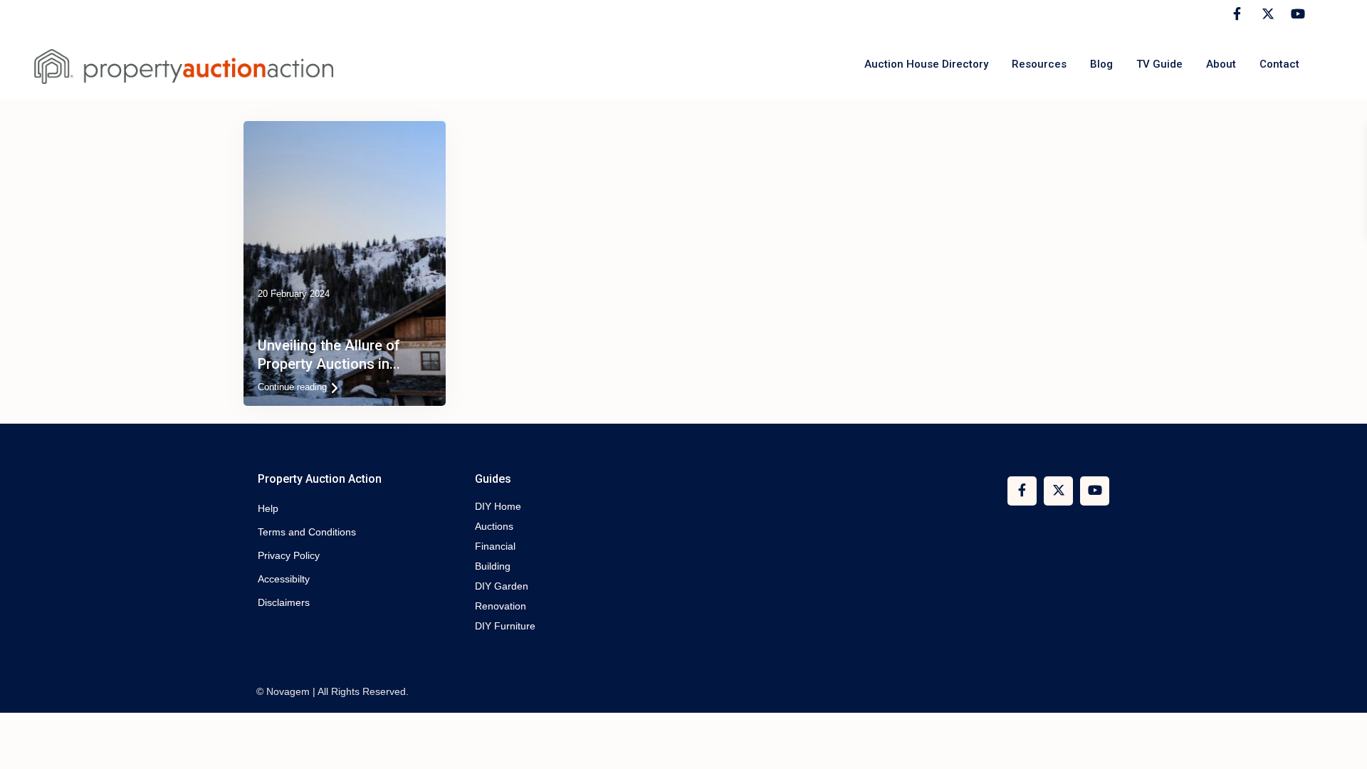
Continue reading (292, 387)
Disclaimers (284, 602)
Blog (1101, 64)
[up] (1342, 744)
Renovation (500, 606)
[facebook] (1237, 14)
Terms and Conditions (307, 532)
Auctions (494, 526)
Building (492, 566)
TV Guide (1159, 64)
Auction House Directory (926, 64)
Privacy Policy (289, 555)
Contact (1279, 64)
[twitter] (1266, 14)
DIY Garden (501, 586)
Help (268, 508)
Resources (1039, 64)
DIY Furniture (505, 626)
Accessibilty (284, 579)
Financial (495, 546)
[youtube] (1295, 14)
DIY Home (498, 506)
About (1221, 64)
